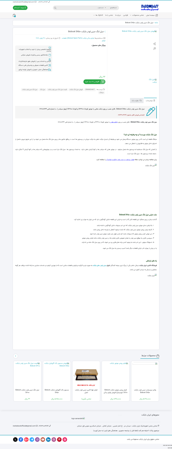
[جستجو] (55, 7)
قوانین (125, 15)
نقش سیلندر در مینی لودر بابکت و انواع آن (120, 160)
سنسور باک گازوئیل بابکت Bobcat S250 (57, 391)
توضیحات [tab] (149, 100)
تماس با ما (109, 15)
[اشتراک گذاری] (166, 445)
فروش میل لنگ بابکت (76, 90)
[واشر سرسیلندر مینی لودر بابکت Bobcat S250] (145, 374)
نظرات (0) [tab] (135, 100)
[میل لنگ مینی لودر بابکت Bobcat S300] (27, 374)
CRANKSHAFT (90, 90)
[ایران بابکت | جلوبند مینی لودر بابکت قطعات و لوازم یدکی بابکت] (149, 7)
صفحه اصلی (150, 15)
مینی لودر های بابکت (99, 265)
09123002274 (43, 2)
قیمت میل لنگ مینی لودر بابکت (57, 90)
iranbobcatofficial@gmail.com (24, 2)
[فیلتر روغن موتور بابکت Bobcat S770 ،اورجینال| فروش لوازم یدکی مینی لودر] (115, 374)
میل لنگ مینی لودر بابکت (29, 90)
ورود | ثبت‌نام (19, 7)
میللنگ (101, 93)
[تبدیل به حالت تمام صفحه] (169, 445)
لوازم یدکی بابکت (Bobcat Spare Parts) (80, 38)
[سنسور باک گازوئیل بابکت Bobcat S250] (56, 374)
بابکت (116, 122)
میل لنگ (42, 90)
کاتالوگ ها (99, 15)
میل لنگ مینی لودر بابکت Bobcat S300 (27, 391)
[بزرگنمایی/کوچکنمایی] (171, 445)
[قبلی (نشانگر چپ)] (171, 447)
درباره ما (118, 15)
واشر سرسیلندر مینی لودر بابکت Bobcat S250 (145, 391)
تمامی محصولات (138, 15)
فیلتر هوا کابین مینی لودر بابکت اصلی (86, 391)
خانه (156, 23)
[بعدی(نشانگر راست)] (169, 447)
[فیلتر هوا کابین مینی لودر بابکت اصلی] (86, 374)
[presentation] (16, 356)
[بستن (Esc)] (164, 445)
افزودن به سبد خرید (92, 81)
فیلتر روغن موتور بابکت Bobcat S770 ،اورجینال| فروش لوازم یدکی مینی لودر (115, 393)
